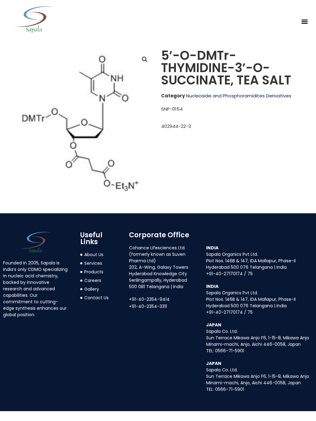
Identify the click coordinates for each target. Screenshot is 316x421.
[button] (305, 22)
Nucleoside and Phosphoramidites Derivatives (238, 95)
